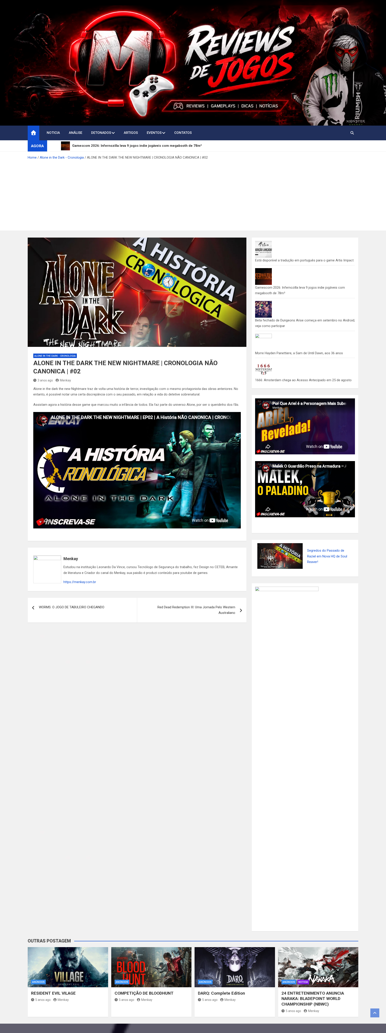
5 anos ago (43, 1005)
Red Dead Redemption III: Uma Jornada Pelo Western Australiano (196, 616)
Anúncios (38, 987)
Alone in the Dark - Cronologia (55, 361)
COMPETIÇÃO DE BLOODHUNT (144, 998)
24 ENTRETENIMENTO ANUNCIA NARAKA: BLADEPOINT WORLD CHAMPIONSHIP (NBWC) (312, 1004)
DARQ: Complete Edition (221, 998)
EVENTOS (154, 133)
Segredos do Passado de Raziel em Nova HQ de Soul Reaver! (327, 562)
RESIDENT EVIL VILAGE (53, 998)
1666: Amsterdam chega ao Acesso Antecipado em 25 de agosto (303, 386)
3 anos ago (45, 386)
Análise (75, 133)
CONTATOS (183, 133)
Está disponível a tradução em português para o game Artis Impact (304, 266)
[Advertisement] (193, 199)
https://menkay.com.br (79, 588)
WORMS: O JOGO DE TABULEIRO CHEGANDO (71, 613)
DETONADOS (101, 133)
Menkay (65, 386)
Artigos (131, 133)
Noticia (53, 133)
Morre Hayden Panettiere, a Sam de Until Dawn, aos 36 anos (299, 359)
